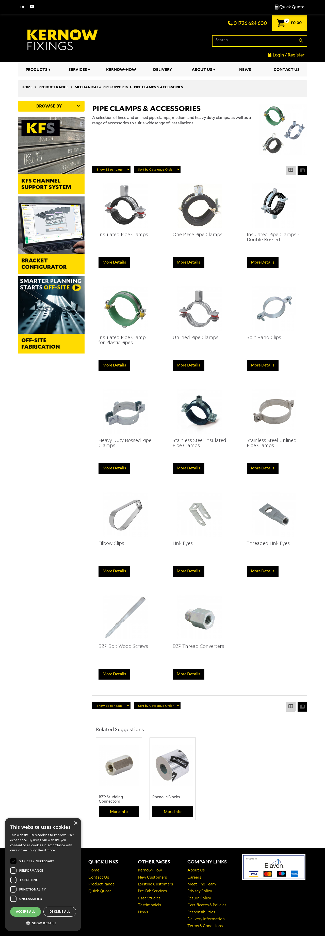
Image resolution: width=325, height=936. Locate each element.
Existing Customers (155, 884)
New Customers (152, 877)
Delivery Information (206, 919)
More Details (114, 262)
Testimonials (149, 905)
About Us (202, 69)
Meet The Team (201, 884)
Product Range (101, 884)
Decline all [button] (60, 911)
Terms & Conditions (205, 926)
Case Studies (149, 898)
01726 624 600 (250, 23)
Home (93, 870)
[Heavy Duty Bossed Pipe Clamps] (125, 411)
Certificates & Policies (206, 905)
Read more (46, 850)
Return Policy (199, 898)
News (245, 69)
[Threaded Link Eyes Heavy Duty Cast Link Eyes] (274, 514)
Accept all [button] (25, 911)
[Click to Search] (301, 41)
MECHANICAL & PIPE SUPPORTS (101, 87)
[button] (43, 923)
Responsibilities (201, 912)
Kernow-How (121, 69)
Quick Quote (291, 6)
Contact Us (287, 69)
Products (36, 69)
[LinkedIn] (22, 7)
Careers (194, 877)
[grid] (291, 170)
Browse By (49, 106)
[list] (302, 170)
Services (78, 69)
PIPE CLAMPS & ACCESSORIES (158, 87)
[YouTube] (32, 7)
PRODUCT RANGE (54, 87)
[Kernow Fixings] (63, 37)
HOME (27, 87)
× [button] (75, 823)
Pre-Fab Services (152, 891)
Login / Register (288, 54)
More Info (119, 811)
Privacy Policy (199, 891)
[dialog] (43, 874)
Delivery (162, 69)
